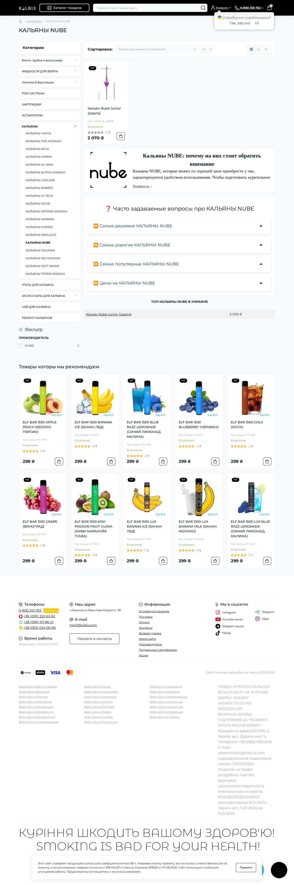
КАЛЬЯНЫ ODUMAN (40, 250)
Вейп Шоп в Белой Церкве (38, 686)
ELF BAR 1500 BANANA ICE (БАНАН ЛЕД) (93, 424)
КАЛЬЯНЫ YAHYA (38, 133)
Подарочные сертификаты (158, 650)
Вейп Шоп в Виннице (34, 691)
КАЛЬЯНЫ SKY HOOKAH (42, 258)
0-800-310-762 (30, 610)
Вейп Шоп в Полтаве (99, 706)
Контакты (146, 627)
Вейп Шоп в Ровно (97, 712)
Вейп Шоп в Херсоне (165, 691)
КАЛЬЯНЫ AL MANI (39, 164)
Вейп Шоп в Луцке (97, 686)
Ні (257, 23)
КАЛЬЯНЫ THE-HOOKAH (43, 141)
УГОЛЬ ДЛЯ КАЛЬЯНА (38, 285)
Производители (150, 644)
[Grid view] (251, 49)
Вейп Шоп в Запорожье (36, 706)
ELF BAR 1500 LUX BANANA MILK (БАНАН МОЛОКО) (198, 526)
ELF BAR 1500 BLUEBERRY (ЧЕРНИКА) (199, 424)
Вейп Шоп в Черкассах (166, 701)
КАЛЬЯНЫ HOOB (37, 203)
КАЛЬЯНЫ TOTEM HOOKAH (45, 273)
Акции (143, 655)
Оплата (144, 622)
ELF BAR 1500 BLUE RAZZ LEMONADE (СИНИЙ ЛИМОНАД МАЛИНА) (144, 429)
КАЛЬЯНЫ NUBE (37, 242)
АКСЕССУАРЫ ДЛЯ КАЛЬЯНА (43, 296)
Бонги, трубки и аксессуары (42, 60)
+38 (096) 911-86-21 (39, 622)
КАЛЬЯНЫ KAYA (37, 149)
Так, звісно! (239, 23)
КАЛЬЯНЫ (34, 21)
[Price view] (266, 49)
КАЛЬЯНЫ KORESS (39, 227)
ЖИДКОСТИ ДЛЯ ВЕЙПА (40, 71)
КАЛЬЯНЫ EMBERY (39, 188)
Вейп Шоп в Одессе (98, 701)
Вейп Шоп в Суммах (98, 717)
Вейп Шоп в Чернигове (166, 706)
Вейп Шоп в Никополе (100, 696)
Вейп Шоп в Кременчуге (36, 712)
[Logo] (27, 8)
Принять (246, 867)
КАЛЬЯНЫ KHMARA (39, 219)
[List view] (258, 49)
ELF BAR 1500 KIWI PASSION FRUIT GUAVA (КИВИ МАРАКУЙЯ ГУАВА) (93, 529)
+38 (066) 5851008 (255, 742)
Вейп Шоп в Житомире (35, 701)
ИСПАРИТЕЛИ (32, 115)
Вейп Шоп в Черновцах (166, 712)
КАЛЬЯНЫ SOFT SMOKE (42, 266)
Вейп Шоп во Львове (165, 717)
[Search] (203, 8)
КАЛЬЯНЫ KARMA (38, 156)
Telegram (268, 612)
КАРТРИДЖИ (31, 104)
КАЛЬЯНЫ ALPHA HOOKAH (45, 172)
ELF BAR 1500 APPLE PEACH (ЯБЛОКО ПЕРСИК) (40, 427)
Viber (265, 619)
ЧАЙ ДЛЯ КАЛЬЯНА (36, 307)
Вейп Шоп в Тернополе (101, 722)
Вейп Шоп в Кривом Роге (37, 717)
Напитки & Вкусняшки (38, 82)
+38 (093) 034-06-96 (39, 628)
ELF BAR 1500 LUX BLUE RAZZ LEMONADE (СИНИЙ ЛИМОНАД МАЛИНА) (250, 529)
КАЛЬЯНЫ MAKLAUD (40, 234)
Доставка (146, 616)
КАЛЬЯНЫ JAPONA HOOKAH (46, 211)
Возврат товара (150, 633)
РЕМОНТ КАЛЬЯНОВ (37, 318)
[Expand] (75, 60)
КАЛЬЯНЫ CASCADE (40, 180)
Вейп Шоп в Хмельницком (168, 696)
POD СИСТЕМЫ (33, 93)
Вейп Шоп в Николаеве (101, 691)
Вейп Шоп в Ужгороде (166, 686)
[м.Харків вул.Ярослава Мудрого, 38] (81, 586)
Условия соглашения (154, 611)
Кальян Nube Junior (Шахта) (104, 110)
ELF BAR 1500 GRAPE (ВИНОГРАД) (40, 524)
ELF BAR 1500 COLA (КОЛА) (247, 424)
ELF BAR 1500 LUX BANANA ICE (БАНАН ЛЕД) (144, 526)
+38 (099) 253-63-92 (39, 616)
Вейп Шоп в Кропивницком (38, 722)
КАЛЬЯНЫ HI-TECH (39, 195)
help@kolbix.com (83, 625)
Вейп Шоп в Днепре (33, 696)
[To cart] (121, 136)
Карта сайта (147, 639)
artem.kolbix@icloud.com (241, 753)
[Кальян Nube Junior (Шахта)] (106, 83)
